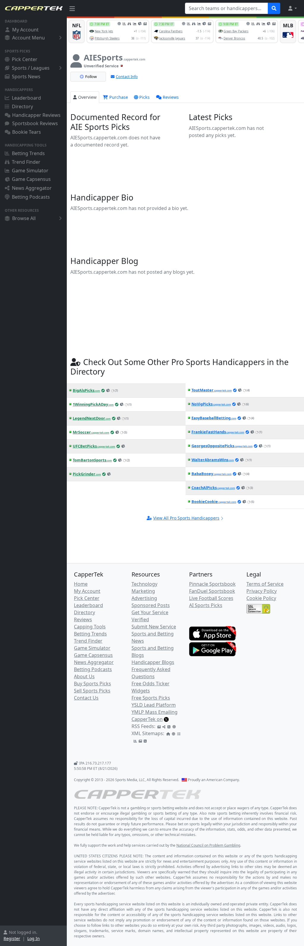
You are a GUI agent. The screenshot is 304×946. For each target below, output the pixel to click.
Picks (144, 97)
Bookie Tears (26, 132)
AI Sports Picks (205, 605)
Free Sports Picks (151, 698)
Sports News (26, 76)
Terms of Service (265, 584)
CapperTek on (147, 719)
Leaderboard (26, 98)
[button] (292, 8)
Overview (87, 97)
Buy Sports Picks (92, 683)
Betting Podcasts (31, 197)
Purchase (118, 97)
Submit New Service (154, 626)
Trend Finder (26, 162)
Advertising (144, 598)
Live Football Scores (211, 598)
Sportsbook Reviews (35, 123)
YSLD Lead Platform (154, 705)
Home (81, 584)
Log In (33, 938)
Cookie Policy (261, 598)
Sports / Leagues (31, 68)
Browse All (24, 218)
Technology (144, 584)
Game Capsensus (31, 179)
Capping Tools (90, 626)
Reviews (171, 97)
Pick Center (24, 59)
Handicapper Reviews (36, 115)
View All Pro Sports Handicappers (186, 518)
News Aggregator (32, 188)
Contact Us (86, 698)
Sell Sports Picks (92, 690)
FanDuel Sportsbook (212, 591)
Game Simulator (30, 170)
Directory (22, 106)
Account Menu (28, 37)
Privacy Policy (261, 591)
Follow (91, 76)
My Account (25, 29)
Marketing (143, 591)
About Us (84, 676)
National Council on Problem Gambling (208, 845)
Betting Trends (28, 153)
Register (12, 938)
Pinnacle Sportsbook (212, 584)
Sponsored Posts (151, 605)
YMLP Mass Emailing (155, 712)
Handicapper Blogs (153, 662)
